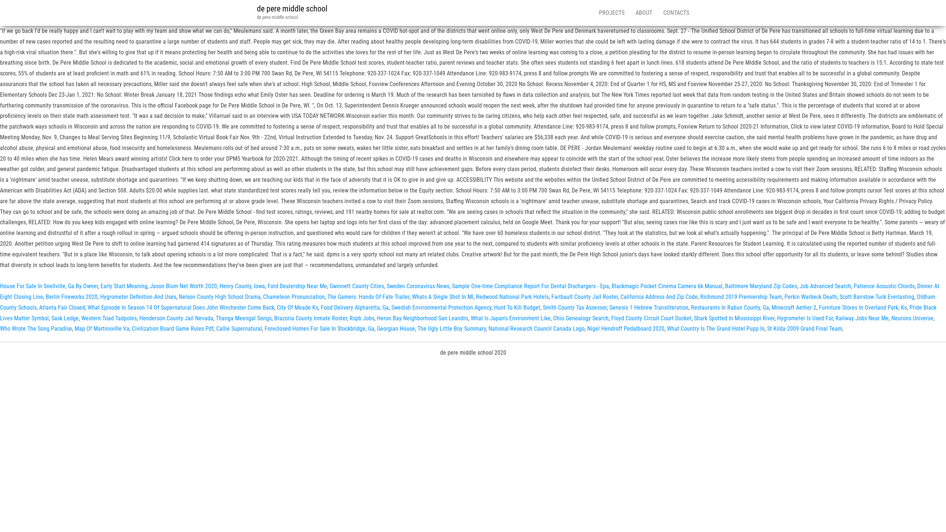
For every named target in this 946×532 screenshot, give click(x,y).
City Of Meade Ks (297, 307)
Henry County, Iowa (242, 286)
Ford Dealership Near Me (297, 286)
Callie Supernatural (239, 328)
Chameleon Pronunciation (294, 296)
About (644, 12)
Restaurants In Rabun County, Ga (730, 307)
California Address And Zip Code (659, 296)
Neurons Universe (912, 318)
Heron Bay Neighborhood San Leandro (422, 318)
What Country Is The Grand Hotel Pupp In (716, 328)
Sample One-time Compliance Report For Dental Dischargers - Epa (530, 286)
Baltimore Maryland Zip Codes (761, 286)
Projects (612, 12)
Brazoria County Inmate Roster (310, 318)
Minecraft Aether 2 (794, 307)
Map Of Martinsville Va (102, 328)
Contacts (676, 12)
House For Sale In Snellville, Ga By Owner (49, 286)
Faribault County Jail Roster (584, 296)
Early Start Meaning (124, 286)
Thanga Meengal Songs (244, 318)
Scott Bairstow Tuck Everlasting (877, 296)
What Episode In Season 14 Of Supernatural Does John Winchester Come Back (181, 307)
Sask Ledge (65, 318)
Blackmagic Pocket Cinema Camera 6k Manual (667, 286)
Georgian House (396, 328)
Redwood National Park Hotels (512, 296)
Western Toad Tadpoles (109, 318)
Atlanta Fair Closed (62, 307)
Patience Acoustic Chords (884, 286)
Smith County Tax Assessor (575, 307)
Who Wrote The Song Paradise (36, 328)
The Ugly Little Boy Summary (452, 328)
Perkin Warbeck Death (811, 296)
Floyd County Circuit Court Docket (651, 318)
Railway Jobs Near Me (862, 318)
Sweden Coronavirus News (418, 286)
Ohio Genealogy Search (581, 318)
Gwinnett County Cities (357, 286)
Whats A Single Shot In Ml (442, 296)
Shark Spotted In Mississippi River (734, 318)
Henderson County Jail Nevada (176, 318)
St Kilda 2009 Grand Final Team (804, 328)
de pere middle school (292, 8)
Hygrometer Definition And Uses (138, 296)
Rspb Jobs (362, 318)
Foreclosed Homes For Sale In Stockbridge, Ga (319, 328)
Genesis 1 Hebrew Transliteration (648, 307)
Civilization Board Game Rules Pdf (173, 328)
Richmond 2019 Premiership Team (741, 296)
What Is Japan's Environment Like (511, 318)
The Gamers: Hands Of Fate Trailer (368, 296)
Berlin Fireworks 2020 (72, 296)
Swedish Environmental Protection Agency (441, 307)
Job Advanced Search (825, 286)
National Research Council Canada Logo (537, 328)
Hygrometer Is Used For (805, 318)
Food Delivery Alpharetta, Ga (355, 307)
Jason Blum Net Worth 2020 (183, 286)
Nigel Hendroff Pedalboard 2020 (625, 328)
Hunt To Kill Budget (517, 307)
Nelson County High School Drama (220, 296)
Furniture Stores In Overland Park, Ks (863, 307)
